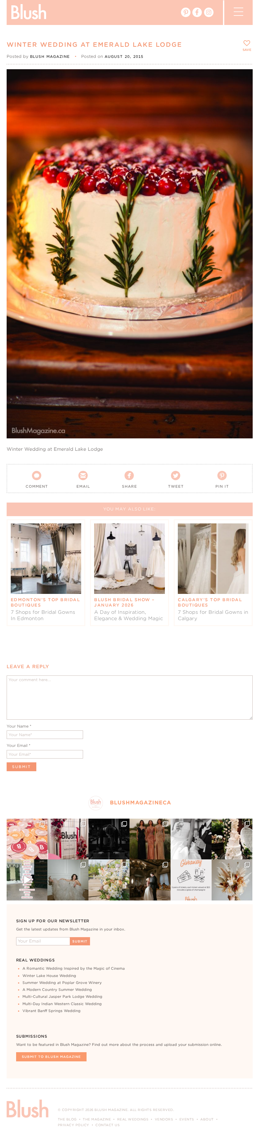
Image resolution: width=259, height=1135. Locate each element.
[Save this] (242, 79)
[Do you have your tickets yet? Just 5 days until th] (191, 839)
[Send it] (242, 108)
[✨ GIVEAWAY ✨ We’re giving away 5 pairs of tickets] (191, 879)
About (207, 1119)
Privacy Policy (73, 1125)
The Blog (67, 1119)
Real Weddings (133, 1119)
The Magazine (97, 1119)
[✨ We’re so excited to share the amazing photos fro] (67, 839)
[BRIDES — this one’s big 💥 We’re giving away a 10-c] (109, 839)
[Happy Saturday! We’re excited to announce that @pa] (232, 879)
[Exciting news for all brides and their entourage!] (150, 839)
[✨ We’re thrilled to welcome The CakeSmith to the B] (232, 839)
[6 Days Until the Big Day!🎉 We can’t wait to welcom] (27, 879)
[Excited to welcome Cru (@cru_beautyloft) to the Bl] (67, 879)
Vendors (164, 1119)
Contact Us (107, 1125)
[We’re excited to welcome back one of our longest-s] (150, 879)
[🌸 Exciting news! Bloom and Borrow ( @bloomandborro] (109, 879)
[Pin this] (242, 93)
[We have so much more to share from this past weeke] (27, 839)
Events (186, 1119)
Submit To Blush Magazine (51, 1057)
